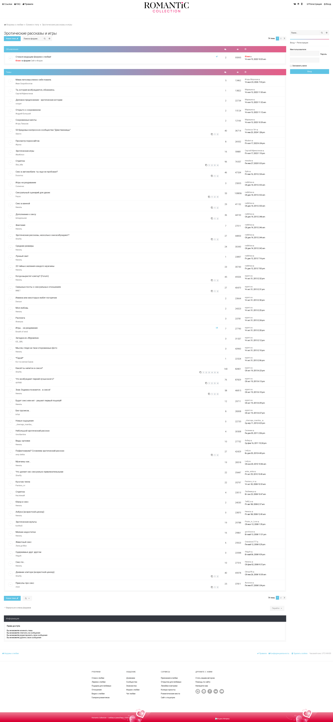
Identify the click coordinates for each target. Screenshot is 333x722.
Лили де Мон (21, 546)
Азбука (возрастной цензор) (30, 511)
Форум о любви (132, 690)
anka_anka (249, 471)
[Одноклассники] (301, 4)
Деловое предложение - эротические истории (39, 100)
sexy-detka (20, 454)
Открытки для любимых (171, 682)
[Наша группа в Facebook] (209, 691)
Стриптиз (20, 161)
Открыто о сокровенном (28, 110)
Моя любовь (22, 308)
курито (248, 276)
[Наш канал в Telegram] (203, 691)
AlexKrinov (20, 155)
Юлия (18, 61)
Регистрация (302, 43)
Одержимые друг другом (28, 552)
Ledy (247, 450)
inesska (248, 161)
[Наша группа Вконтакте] (215, 691)
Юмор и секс (22, 501)
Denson (19, 302)
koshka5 (19, 526)
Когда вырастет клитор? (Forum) (32, 276)
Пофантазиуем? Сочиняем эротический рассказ (40, 450)
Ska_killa (19, 165)
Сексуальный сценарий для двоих (33, 192)
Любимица (249, 491)
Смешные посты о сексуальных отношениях (38, 287)
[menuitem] (17, 4)
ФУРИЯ (19, 383)
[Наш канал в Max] (198, 691)
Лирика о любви (98, 682)
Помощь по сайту (203, 682)
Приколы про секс (25, 583)
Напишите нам (202, 686)
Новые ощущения (25, 420)
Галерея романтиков (101, 697)
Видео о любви (98, 694)
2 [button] (280, 38)
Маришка (249, 90)
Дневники (130, 678)
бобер (247, 440)
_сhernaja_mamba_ (24, 424)
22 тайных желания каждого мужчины (35, 266)
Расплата (20, 318)
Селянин (248, 430)
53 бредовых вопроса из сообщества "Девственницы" (43, 130)
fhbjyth (18, 556)
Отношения (97, 690)
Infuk (18, 414)
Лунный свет (22, 256)
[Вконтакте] (294, 4)
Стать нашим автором (205, 678)
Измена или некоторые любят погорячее (36, 297)
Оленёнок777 (251, 542)
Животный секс (23, 542)
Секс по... (20, 562)
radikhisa (248, 182)
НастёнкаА (20, 495)
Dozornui (19, 175)
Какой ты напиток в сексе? (29, 368)
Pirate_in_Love (251, 522)
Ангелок (248, 583)
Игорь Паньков (22, 124)
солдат (19, 104)
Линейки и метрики (169, 686)
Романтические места (170, 694)
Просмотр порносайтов (27, 141)
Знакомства (131, 686)
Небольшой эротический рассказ (32, 430)
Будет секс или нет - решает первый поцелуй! (39, 400)
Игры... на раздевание (27, 328)
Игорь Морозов (251, 79)
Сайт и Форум (37, 61)
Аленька (19, 322)
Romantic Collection (99, 718)
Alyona (18, 145)
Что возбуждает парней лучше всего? (35, 379)
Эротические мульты (26, 522)
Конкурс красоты (168, 690)
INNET (18, 291)
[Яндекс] (298, 4)
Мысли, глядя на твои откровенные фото (36, 348)
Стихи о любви (98, 678)
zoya (18, 587)
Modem (248, 141)
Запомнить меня (299, 66)
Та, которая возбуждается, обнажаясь (35, 90)
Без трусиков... (23, 410)
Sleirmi (18, 134)
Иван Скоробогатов (24, 84)
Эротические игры (25, 151)
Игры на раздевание (26, 182)
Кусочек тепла (23, 481)
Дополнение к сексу (26, 214)
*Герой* (19, 358)
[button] (284, 38)
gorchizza (249, 532)
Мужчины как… (23, 461)
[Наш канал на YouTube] (221, 691)
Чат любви (130, 694)
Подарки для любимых (101, 686)
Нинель (19, 207)
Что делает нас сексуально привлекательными (39, 471)
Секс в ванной (23, 203)
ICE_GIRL (19, 342)
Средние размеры (25, 246)
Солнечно (20, 186)
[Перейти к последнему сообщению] (251, 56)
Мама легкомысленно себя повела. (34, 79)
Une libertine (21, 434)
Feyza (18, 196)
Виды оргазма (23, 440)
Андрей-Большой (23, 114)
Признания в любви (169, 678)
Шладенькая (21, 218)
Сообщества (131, 682)
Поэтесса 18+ (250, 130)
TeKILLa (248, 501)
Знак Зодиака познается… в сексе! (33, 389)
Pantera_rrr (20, 485)
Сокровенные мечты (26, 120)
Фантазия (20, 225)
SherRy (19, 239)
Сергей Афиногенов (24, 94)
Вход (292, 43)
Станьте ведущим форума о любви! (33, 56)
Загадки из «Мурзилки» (27, 338)
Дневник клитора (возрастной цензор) (35, 572)
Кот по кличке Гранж (24, 362)
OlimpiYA (248, 572)
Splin (247, 171)
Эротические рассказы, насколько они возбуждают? (42, 235)
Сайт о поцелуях (168, 697)
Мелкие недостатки (26, 532)
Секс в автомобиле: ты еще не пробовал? (37, 171)
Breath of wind (22, 332)
